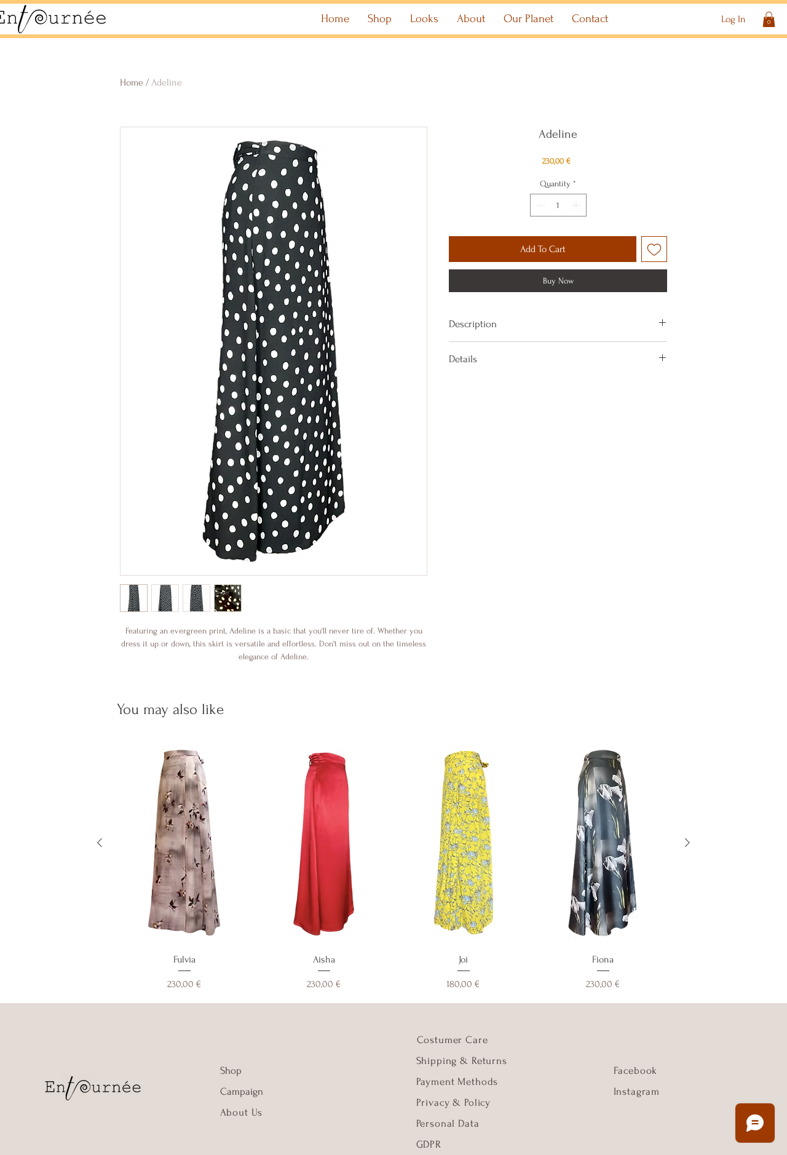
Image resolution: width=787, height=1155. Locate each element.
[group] (393, 867)
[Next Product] (687, 842)
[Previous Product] (99, 842)
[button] (768, 19)
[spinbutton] (558, 205)
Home (131, 82)
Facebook (636, 1070)
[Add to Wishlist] (654, 249)
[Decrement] (539, 205)
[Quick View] (184, 843)
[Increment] (577, 205)
